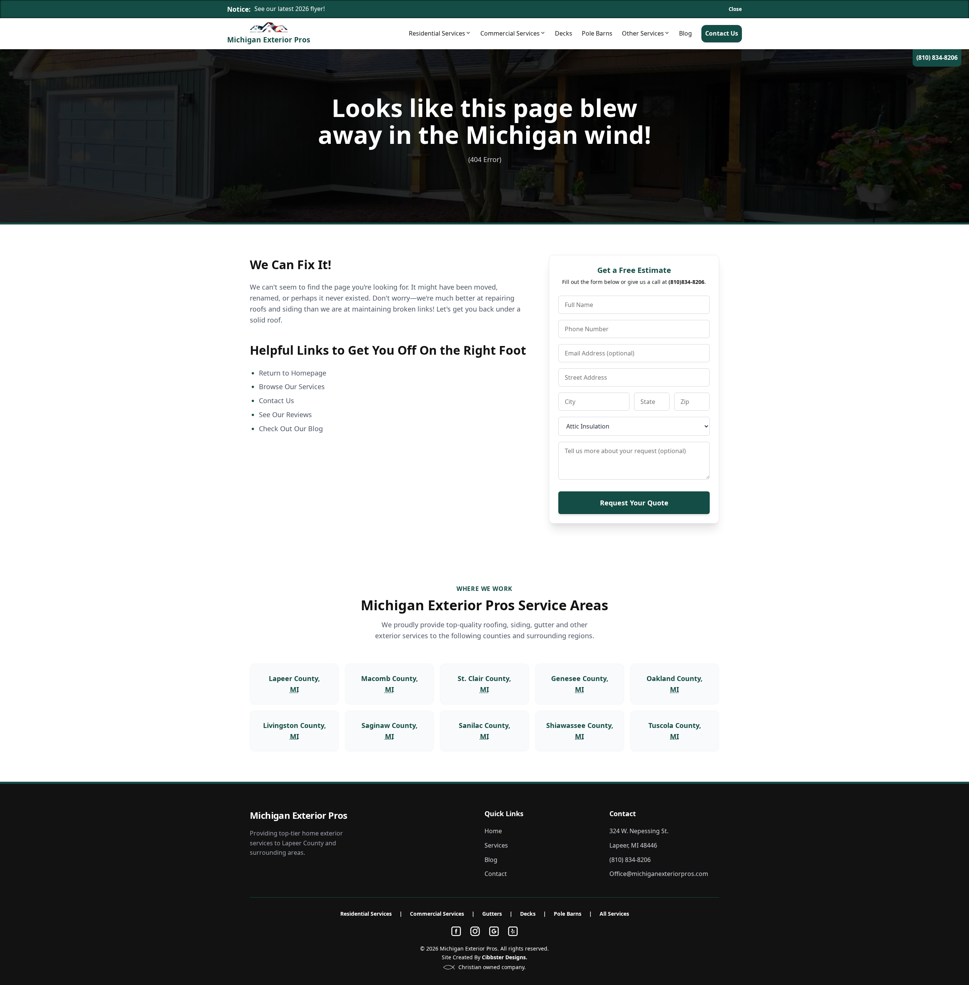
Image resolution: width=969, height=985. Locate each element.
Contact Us (721, 33)
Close (735, 9)
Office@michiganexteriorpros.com (658, 874)
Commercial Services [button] (510, 33)
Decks (563, 33)
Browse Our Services (292, 386)
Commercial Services (437, 913)
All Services (614, 913)
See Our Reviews (285, 414)
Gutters (492, 913)
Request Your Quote (634, 502)
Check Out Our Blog (291, 428)
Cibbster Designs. (504, 957)
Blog (685, 33)
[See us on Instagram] (475, 931)
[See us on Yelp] (513, 931)
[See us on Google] (494, 931)
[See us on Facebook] (456, 931)
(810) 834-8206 (937, 57)
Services (496, 845)
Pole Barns (597, 33)
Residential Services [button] (437, 33)
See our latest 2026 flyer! (289, 9)
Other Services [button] (643, 33)
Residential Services (366, 913)
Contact (495, 874)
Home (493, 831)
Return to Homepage (292, 372)
